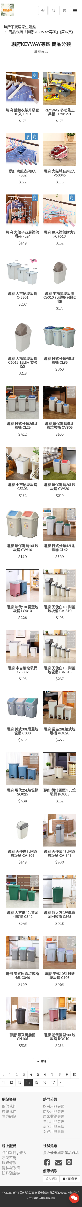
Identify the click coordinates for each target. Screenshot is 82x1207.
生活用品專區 (53, 1121)
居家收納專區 (53, 1116)
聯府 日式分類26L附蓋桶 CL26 (22, 426)
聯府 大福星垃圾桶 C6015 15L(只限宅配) (22, 363)
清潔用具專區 (53, 1126)
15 (36, 1082)
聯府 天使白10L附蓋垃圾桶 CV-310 (59, 609)
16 (45, 1082)
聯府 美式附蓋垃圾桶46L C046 (22, 976)
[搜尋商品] (53, 10)
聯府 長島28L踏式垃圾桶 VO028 (59, 731)
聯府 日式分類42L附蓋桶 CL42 (59, 548)
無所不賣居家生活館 (20, 27)
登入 (22, 1152)
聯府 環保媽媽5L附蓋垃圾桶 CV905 (59, 426)
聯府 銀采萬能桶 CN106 (22, 1037)
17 (53, 1082)
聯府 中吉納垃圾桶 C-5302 (22, 670)
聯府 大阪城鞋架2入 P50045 (59, 173)
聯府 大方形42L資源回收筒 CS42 (22, 915)
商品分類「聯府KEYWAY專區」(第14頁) (41, 32)
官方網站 (9, 1116)
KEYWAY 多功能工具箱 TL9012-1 (60, 112)
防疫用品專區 (53, 1111)
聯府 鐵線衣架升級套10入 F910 (22, 112)
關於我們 (9, 1106)
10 (74, 1074)
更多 (43, 1061)
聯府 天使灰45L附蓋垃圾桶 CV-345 (59, 854)
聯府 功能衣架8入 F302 (22, 173)
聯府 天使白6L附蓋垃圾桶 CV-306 (22, 854)
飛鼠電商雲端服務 (40, 1198)
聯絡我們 (9, 1111)
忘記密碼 (9, 1158)
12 (11, 1082)
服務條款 (9, 1163)
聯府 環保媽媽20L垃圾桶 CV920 (59, 487)
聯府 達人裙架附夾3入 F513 (59, 234)
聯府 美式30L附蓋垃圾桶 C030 (22, 731)
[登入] (43, 10)
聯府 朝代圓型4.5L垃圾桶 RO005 (59, 792)
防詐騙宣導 (11, 1173)
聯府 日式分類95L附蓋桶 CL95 (59, 361)
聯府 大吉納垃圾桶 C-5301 (22, 296)
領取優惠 (71, 1179)
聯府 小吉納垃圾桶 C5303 (22, 487)
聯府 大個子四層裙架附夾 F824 (22, 234)
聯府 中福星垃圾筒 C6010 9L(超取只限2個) (59, 298)
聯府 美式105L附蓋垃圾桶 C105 (60, 976)
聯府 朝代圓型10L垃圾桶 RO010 (59, 1037)
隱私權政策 (11, 1168)
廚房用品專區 (53, 1106)
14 (28, 1082)
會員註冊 (9, 1152)
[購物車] (64, 10)
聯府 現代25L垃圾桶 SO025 (22, 792)
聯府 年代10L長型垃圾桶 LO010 (22, 609)
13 (19, 1082)
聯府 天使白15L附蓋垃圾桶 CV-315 (59, 670)
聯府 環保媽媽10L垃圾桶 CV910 (22, 548)
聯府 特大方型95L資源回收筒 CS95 (59, 915)
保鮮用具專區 (53, 1131)
